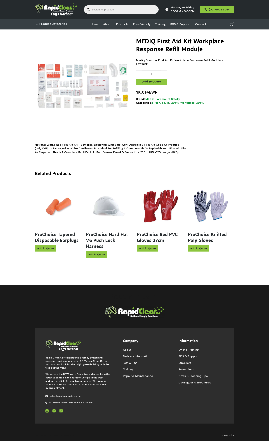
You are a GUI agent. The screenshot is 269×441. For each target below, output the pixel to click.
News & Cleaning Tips (193, 376)
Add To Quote (151, 81)
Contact (200, 24)
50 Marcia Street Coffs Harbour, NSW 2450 (71, 402)
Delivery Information (136, 356)
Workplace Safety (192, 103)
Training (160, 24)
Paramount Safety (168, 99)
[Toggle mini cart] (232, 24)
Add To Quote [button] (45, 248)
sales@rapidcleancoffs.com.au (65, 396)
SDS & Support (180, 24)
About (107, 24)
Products (122, 24)
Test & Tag (130, 363)
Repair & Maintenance (138, 376)
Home (95, 24)
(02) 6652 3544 (219, 9)
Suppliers (185, 363)
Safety (174, 103)
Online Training (189, 350)
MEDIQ (149, 99)
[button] (129, 42)
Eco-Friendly (141, 24)
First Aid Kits (160, 103)
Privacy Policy (228, 435)
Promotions (186, 369)
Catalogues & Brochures (195, 382)
